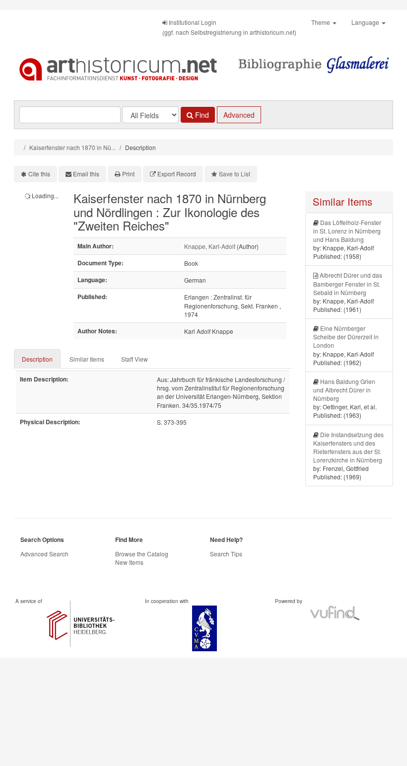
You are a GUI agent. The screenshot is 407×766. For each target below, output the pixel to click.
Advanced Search (44, 553)
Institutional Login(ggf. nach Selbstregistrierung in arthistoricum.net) (229, 27)
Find (201, 115)
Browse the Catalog (141, 553)
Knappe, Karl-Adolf (209, 246)
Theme (321, 22)
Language (366, 22)
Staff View (134, 359)
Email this (86, 173)
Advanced (239, 115)
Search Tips (226, 553)
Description (37, 359)
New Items (129, 562)
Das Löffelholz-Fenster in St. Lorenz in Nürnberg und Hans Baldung (347, 230)
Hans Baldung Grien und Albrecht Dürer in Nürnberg (344, 389)
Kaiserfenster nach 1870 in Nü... (72, 147)
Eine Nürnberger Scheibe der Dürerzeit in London (346, 336)
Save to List (234, 173)
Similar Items (86, 359)
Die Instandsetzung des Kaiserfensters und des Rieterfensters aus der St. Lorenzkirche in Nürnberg (348, 447)
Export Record (176, 173)
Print (128, 173)
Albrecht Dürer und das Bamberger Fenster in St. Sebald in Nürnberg (347, 283)
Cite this (39, 173)
